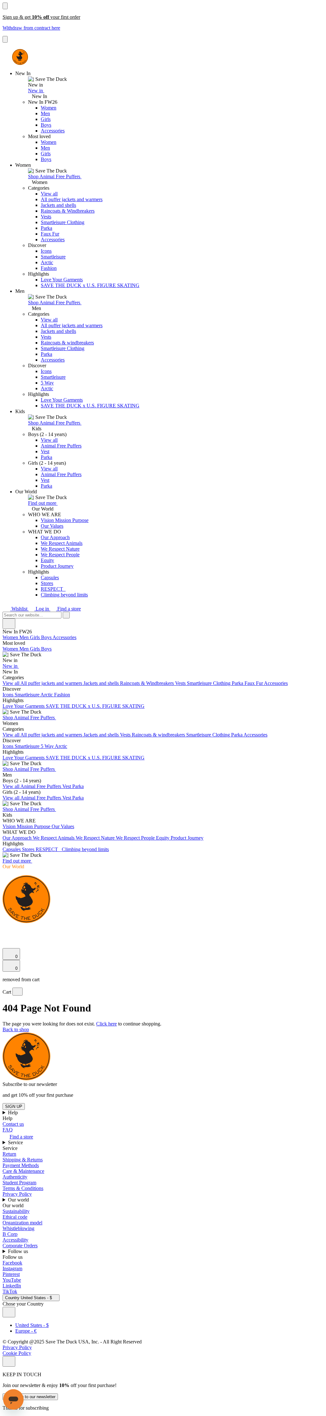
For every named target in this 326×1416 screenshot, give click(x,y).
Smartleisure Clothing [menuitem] (209, 683)
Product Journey (57, 566)
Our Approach (55, 537)
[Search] (6, 929)
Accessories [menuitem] (64, 637)
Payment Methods (21, 1165)
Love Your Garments (62, 279)
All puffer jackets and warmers (72, 199)
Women (48, 107)
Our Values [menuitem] (63, 826)
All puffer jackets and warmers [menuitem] (51, 683)
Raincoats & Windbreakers (68, 211)
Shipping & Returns (23, 1159)
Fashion (49, 268)
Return (9, 1154)
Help (13, 1112)
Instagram (12, 1268)
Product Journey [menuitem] (187, 838)
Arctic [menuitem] (47, 694)
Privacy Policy (17, 1194)
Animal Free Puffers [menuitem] (41, 786)
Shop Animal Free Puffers (55, 176)
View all (49, 193)
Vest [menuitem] (67, 786)
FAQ (8, 1129)
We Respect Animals (61, 543)
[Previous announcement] (5, 6)
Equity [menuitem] (163, 838)
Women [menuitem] (11, 637)
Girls (46, 119)
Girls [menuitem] (35, 637)
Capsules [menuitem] (12, 849)
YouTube (12, 1280)
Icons (46, 251)
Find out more (43, 503)
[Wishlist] (6, 945)
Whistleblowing (18, 1228)
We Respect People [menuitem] (136, 838)
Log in (42, 608)
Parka (46, 228)
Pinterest (11, 1274)
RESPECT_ (53, 589)
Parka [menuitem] (238, 683)
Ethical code (15, 1217)
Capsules (50, 577)
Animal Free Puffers (61, 445)
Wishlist (19, 608)
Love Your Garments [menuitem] (24, 706)
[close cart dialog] (17, 992)
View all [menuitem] (11, 683)
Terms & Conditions (23, 1188)
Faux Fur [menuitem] (254, 683)
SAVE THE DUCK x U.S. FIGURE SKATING (90, 285)
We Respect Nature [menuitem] (96, 838)
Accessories (53, 130)
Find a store (68, 608)
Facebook (12, 1262)
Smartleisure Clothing (62, 222)
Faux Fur (50, 233)
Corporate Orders (20, 1245)
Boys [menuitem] (47, 637)
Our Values (52, 526)
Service (16, 1142)
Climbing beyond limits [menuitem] (85, 849)
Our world (19, 1199)
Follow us (18, 1251)
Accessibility (15, 1240)
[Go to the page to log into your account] (5, 936)
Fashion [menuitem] (62, 694)
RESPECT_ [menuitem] (49, 849)
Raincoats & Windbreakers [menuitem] (147, 683)
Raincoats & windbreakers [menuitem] (159, 734)
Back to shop (16, 1029)
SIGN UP (13, 1106)
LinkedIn (12, 1285)
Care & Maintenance (23, 1171)
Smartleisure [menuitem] (27, 694)
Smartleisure (53, 256)
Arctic (47, 262)
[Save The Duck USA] (20, 57)
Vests (46, 216)
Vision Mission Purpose (65, 520)
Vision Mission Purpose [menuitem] (27, 826)
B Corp (10, 1234)
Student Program (19, 1182)
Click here (106, 1023)
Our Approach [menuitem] (18, 838)
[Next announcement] (5, 39)
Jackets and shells (58, 205)
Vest (45, 451)
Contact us (13, 1124)
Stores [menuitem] (29, 849)
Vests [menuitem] (181, 683)
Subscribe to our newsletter (30, 1396)
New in (36, 90)
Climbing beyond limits (64, 594)
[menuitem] (163, 652)
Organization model (22, 1222)
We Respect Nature (60, 549)
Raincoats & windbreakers (67, 342)
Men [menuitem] (24, 637)
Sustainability (16, 1211)
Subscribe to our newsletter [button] (30, 1084)
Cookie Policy (17, 1353)
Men (45, 113)
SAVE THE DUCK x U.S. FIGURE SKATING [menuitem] (95, 706)
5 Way (47, 382)
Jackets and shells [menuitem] (101, 683)
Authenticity (15, 1177)
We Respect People (60, 554)
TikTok (10, 1291)
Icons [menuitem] (9, 694)
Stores (47, 583)
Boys (46, 125)
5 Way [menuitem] (48, 746)
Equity (47, 560)
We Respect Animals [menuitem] (54, 838)
